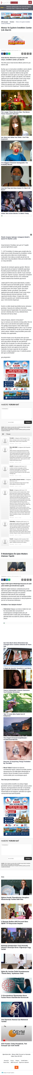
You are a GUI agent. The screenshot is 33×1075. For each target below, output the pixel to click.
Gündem (12, 22)
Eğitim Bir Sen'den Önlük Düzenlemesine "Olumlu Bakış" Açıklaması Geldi (19, 7)
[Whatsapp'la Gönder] (9, 54)
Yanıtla (12, 443)
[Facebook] (2, 54)
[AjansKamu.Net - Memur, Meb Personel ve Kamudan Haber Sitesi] (9, 2)
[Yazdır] (22, 54)
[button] (25, 54)
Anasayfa (5, 22)
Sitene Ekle (6, 1062)
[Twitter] (5, 54)
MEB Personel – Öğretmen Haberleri (20, 1062)
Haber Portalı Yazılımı (9, 1072)
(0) (16, 443)
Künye (12, 1060)
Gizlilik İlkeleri (24, 1060)
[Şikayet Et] (30, 443)
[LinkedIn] (7, 54)
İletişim (17, 1060)
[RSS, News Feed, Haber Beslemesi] (16, 1067)
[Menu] (30, 2)
